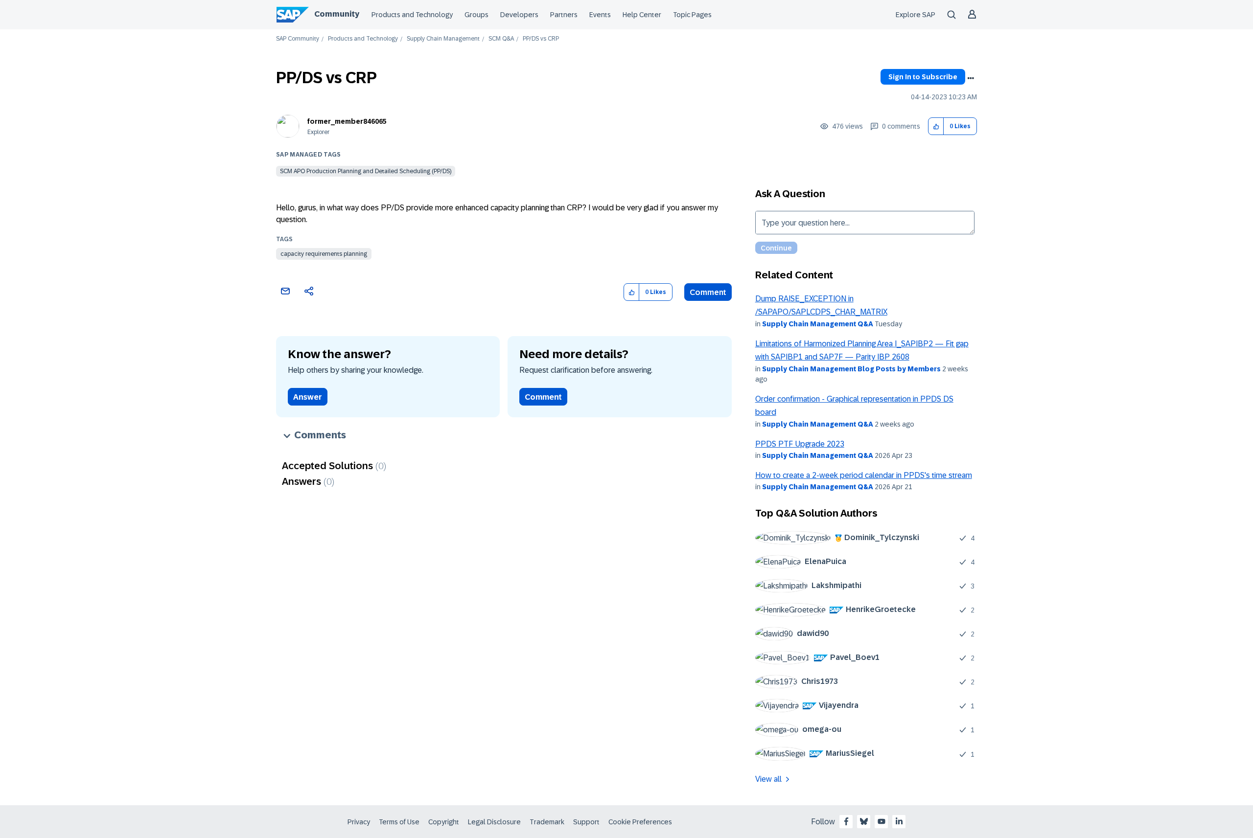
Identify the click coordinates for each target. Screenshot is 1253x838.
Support (586, 822)
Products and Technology (412, 15)
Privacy (359, 822)
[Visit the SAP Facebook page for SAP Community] (846, 821)
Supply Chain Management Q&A (817, 324)
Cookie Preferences (640, 822)
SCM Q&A (501, 39)
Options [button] (971, 78)
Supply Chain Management (443, 39)
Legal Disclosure (494, 822)
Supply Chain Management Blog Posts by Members (851, 369)
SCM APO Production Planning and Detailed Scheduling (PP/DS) (365, 171)
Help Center (642, 15)
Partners (564, 15)
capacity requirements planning (323, 253)
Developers (519, 15)
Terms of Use (399, 822)
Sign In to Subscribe (922, 77)
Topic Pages (692, 15)
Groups (476, 15)
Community (336, 14)
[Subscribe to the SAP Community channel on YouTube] (881, 821)
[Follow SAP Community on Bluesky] (864, 821)
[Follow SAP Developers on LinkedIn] (899, 821)
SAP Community (297, 39)
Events (600, 15)
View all (768, 779)
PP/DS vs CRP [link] (541, 39)
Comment (708, 292)
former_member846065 (347, 121)
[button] (936, 126)
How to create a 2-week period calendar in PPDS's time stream (863, 475)
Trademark (547, 822)
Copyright (443, 822)
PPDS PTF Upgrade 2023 (799, 444)
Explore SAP (915, 15)
